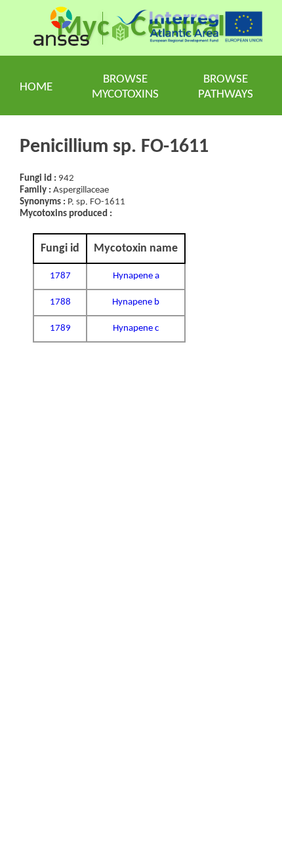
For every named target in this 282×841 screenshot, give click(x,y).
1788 (60, 302)
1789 (60, 328)
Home (36, 87)
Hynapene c (136, 328)
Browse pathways (225, 87)
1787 (60, 276)
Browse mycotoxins (125, 87)
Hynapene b (135, 302)
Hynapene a (136, 276)
